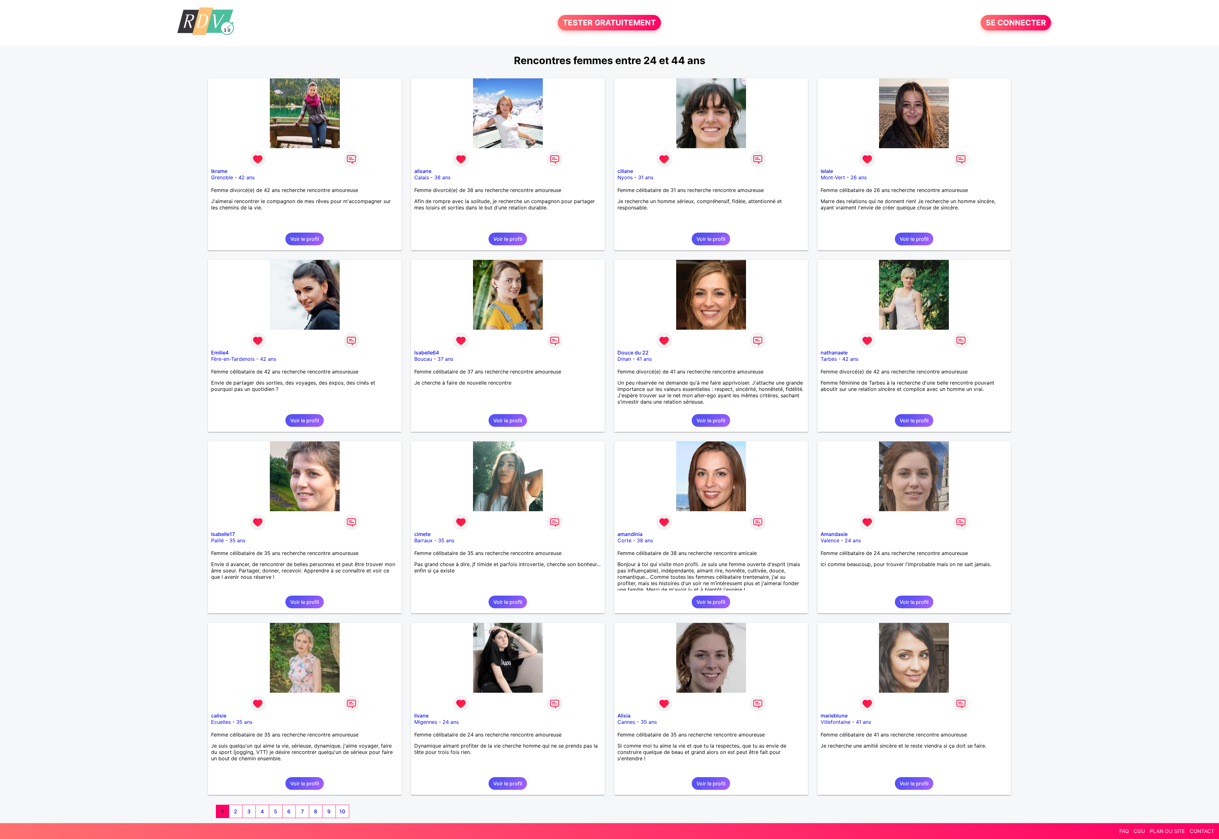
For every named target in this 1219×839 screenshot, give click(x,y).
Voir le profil (304, 239)
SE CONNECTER (1016, 22)
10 (342, 811)
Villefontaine (835, 722)
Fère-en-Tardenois (233, 359)
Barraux (423, 540)
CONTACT (1202, 831)
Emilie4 (220, 352)
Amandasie (834, 534)
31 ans (645, 177)
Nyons (625, 177)
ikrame (219, 171)
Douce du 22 (633, 352)
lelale (827, 171)
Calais (421, 177)
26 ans (858, 177)
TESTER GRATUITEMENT (609, 22)
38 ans (442, 177)
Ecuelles (221, 722)
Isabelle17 (223, 534)
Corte (624, 540)
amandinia (630, 534)
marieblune (834, 715)
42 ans (246, 177)
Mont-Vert (833, 177)
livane (421, 715)
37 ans (445, 359)
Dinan (624, 359)
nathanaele (834, 352)
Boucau (423, 359)
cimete (422, 534)
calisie (218, 715)
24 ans (853, 540)
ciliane (625, 171)
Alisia (623, 715)
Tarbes (829, 359)
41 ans (644, 359)
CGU (1139, 831)
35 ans (237, 540)
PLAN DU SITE (1167, 831)
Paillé (217, 540)
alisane (422, 171)
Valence (830, 540)
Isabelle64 (426, 352)
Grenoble (222, 177)
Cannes (626, 722)
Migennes (425, 722)
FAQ (1124, 831)
